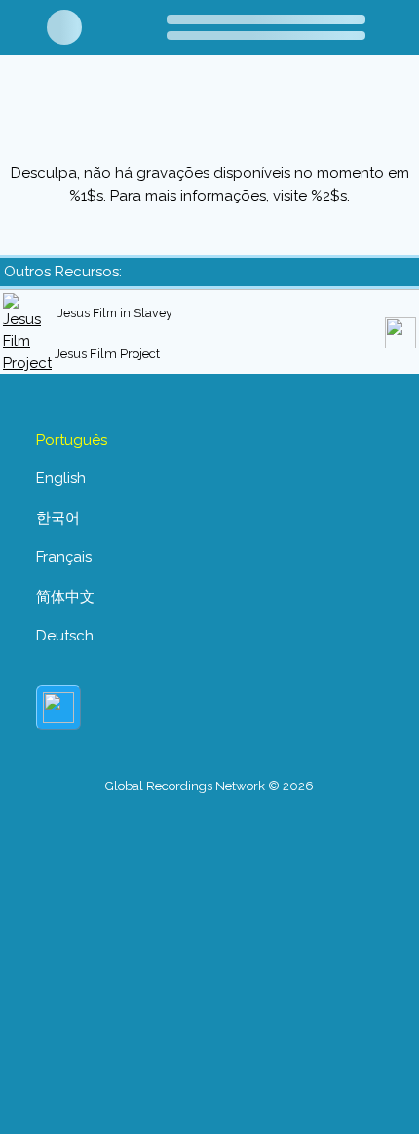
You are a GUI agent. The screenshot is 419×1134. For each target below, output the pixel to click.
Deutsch (65, 635)
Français (64, 557)
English (61, 478)
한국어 (58, 518)
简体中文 (65, 596)
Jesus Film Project (107, 354)
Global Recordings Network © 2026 (209, 786)
